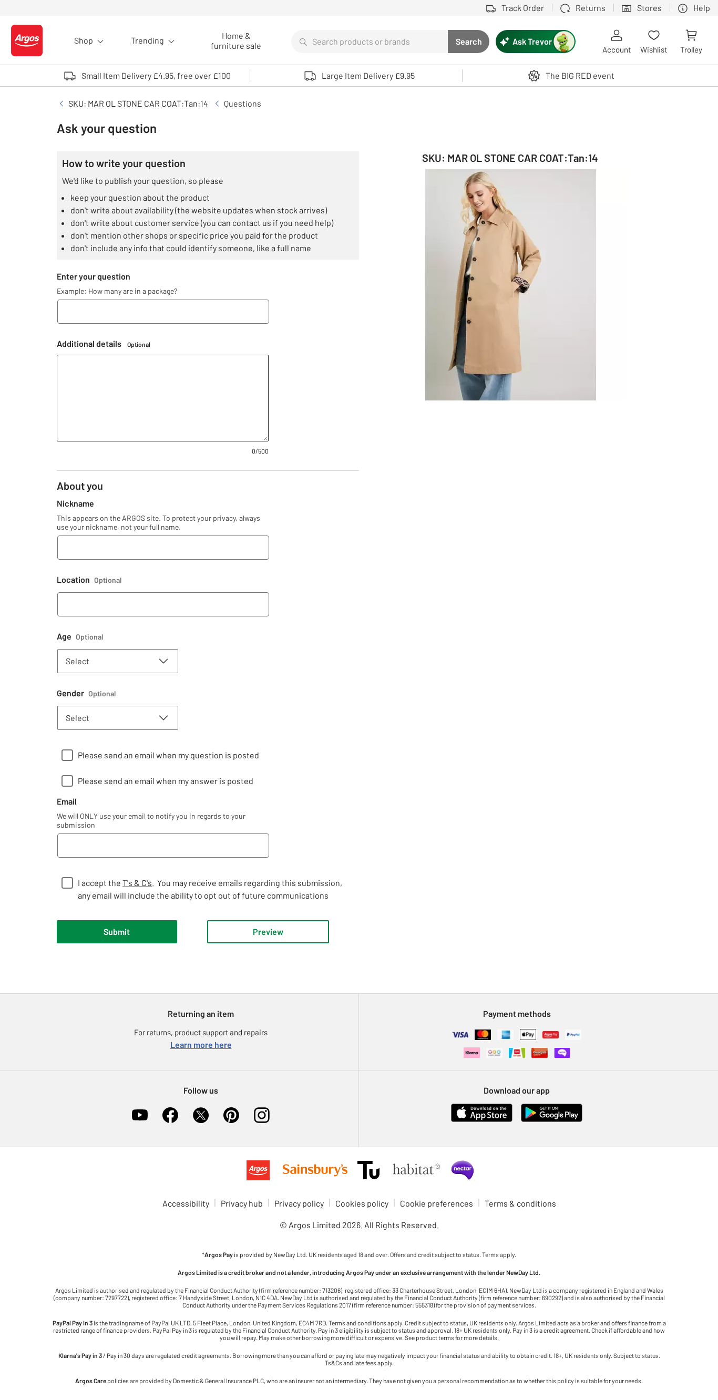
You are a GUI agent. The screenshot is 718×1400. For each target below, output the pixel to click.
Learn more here (201, 1044)
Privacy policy (299, 1203)
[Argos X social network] (200, 1115)
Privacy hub (242, 1203)
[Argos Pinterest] (231, 1115)
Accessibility (185, 1203)
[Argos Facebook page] (170, 1115)
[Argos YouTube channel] (139, 1115)
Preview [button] (268, 931)
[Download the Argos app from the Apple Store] (481, 1120)
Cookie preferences (436, 1203)
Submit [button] (117, 931)
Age (80, 636)
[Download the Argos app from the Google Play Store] (551, 1120)
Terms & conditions (520, 1203)
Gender (86, 693)
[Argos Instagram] (261, 1115)
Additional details (103, 343)
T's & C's (137, 883)
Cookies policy (361, 1203)
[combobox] (369, 41)
